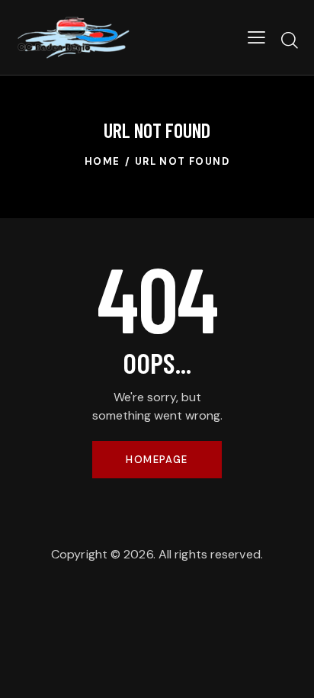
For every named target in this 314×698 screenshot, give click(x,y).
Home (102, 161)
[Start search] (290, 39)
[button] (256, 37)
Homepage (156, 459)
